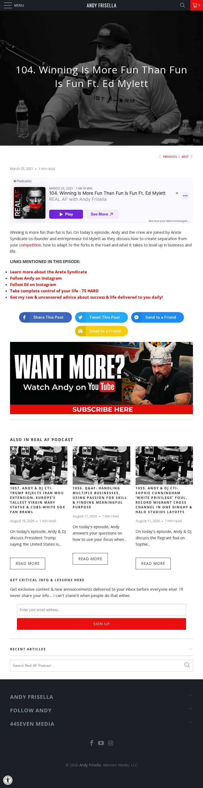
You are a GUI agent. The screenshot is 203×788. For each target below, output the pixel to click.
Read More (28, 563)
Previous (169, 157)
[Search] (184, 5)
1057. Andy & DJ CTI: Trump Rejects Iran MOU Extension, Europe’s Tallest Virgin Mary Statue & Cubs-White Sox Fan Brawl (37, 500)
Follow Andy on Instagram (36, 278)
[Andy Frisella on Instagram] (111, 743)
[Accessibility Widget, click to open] (8, 780)
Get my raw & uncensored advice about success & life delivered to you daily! (86, 297)
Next (186, 157)
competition (30, 244)
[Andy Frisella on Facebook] (92, 743)
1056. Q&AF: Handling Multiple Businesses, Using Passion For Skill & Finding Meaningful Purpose (100, 497)
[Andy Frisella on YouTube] (101, 743)
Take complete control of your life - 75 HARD (54, 290)
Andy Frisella (102, 5)
